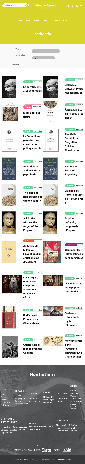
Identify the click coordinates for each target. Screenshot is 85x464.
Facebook (37, 459)
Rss (77, 6)
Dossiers (34, 429)
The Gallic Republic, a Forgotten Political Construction (72, 142)
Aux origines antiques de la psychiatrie (31, 170)
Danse (73, 409)
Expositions (6, 433)
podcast (37, 272)
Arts (64, 20)
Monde (18, 396)
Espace (28, 20)
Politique (5, 405)
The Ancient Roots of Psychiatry (72, 170)
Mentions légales (64, 459)
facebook (64, 6)
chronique (38, 340)
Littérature (71, 245)
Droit (3, 394)
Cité (20, 20)
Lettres (55, 20)
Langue (60, 401)
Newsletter (81, 6)
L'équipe (73, 425)
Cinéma (73, 391)
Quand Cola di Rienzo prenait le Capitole (33, 348)
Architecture (76, 401)
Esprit (46, 20)
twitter (68, 6)
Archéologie (34, 401)
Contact (73, 431)
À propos (62, 420)
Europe (18, 401)
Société (4, 400)
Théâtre (74, 396)
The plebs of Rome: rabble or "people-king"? (32, 196)
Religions (28, 241)
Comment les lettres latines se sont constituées (74, 254)
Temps (37, 20)
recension (38, 82)
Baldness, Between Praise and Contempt (74, 89)
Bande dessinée (74, 405)
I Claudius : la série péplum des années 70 (73, 287)
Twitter (41, 459)
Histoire (28, 82)
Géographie (20, 398)
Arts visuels (28, 107)
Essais (33, 423)
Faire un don (62, 431)
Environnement (22, 404)
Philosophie (48, 397)
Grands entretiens (41, 426)
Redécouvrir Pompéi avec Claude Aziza (31, 319)
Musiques (74, 393)
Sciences (5, 397)
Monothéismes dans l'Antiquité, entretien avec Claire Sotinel (73, 348)
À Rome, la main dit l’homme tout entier (74, 114)
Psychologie (48, 400)
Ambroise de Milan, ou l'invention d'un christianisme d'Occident (32, 254)
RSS (44, 459)
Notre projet (62, 425)
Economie (5, 402)
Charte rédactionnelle (66, 428)
